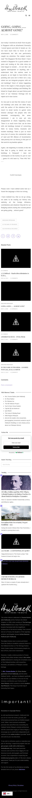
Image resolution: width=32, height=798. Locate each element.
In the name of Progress (9, 224)
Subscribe (16, 447)
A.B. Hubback (4, 270)
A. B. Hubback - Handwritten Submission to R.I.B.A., (15, 274)
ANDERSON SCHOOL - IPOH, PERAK (13, 337)
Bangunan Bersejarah (8, 220)
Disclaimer (20, 785)
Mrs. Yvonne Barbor (9, 671)
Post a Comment (6, 385)
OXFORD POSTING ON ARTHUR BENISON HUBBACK (12, 578)
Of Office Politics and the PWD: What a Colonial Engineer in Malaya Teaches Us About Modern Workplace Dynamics (15, 494)
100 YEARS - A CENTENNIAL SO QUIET (15, 551)
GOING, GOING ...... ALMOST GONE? (13, 306)
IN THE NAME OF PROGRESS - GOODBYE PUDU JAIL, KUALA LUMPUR (14, 368)
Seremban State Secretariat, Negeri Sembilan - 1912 (14, 523)
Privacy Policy (12, 785)
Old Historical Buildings (9, 228)
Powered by (12, 452)
